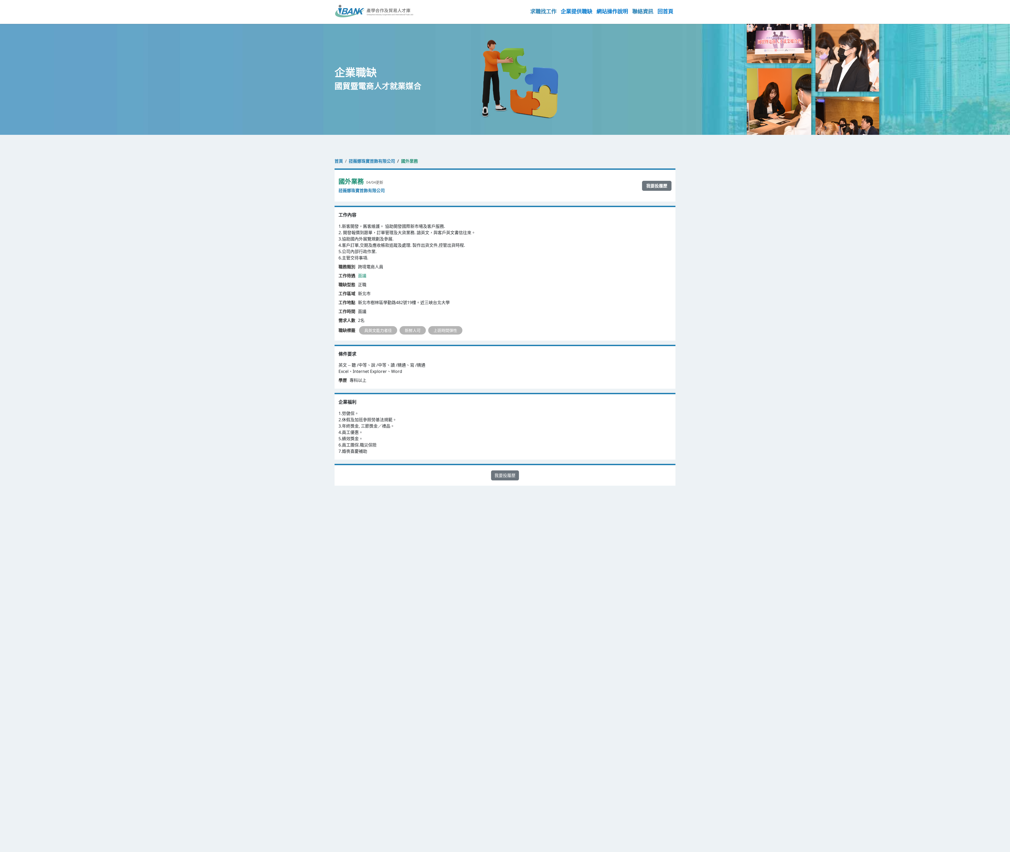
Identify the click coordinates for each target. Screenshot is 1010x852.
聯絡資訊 (642, 11)
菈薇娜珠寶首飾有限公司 (372, 161)
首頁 (339, 161)
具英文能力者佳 (378, 330)
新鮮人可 (413, 330)
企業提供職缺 (576, 11)
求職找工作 (543, 11)
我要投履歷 (656, 186)
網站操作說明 (612, 11)
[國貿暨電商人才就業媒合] (374, 12)
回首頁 (665, 11)
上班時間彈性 (445, 330)
